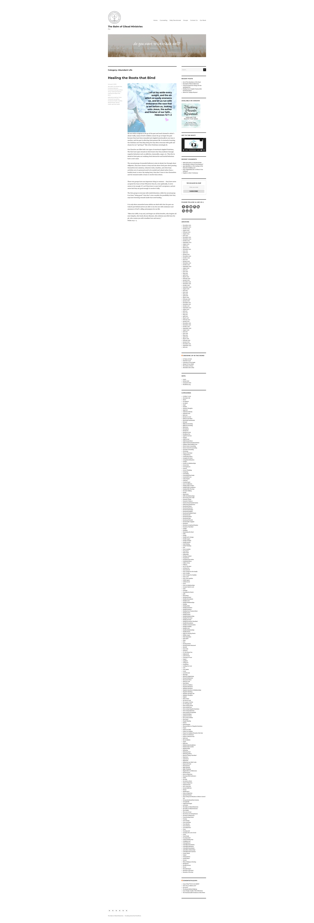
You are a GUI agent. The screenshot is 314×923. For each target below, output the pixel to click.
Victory (185, 860)
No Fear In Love (187, 700)
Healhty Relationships (188, 602)
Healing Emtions (187, 609)
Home (155, 20)
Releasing (185, 750)
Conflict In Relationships (189, 463)
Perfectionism (186, 724)
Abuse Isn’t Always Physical (190, 92)
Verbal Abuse (186, 858)
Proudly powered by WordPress (133, 916)
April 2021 (185, 252)
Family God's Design (188, 537)
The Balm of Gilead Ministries (125, 26)
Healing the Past (187, 619)
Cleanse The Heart (187, 453)
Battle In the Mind (187, 418)
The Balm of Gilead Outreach (190, 808)
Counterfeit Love (187, 477)
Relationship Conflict (188, 747)
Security (185, 779)
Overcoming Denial (188, 705)
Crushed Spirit (186, 482)
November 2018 (187, 283)
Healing (185, 604)
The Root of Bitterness (189, 815)
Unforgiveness (187, 843)
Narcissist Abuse (187, 680)
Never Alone (186, 698)
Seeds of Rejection (187, 783)
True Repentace (187, 827)
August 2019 (186, 268)
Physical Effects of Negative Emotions (192, 726)
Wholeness (186, 863)
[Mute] (201, 150)
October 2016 (186, 326)
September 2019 (187, 266)
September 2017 (187, 307)
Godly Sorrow (186, 582)
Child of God (186, 439)
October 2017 (186, 306)
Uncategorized (186, 838)
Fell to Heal (186, 552)
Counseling (163, 20)
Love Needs (186, 669)
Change (185, 437)
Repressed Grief (187, 764)
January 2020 (186, 261)
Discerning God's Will (188, 497)
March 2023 (186, 247)
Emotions (185, 523)
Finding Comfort (187, 556)
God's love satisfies (188, 578)
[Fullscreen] (204, 150)
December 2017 (187, 302)
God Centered (186, 570)
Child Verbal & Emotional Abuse (191, 442)
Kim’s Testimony (193, 173)
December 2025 (187, 225)
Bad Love (185, 415)
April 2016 (185, 337)
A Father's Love (187, 396)
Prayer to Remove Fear (188, 736)
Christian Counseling (188, 449)
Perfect (185, 722)
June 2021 (185, 251)
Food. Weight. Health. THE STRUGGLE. (193, 891)
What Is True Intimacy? (197, 164)
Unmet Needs (186, 853)
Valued (184, 855)
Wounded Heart (187, 868)
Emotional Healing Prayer (189, 513)
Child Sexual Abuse (188, 441)
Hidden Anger (186, 635)
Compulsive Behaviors (188, 460)
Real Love (185, 738)
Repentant (185, 760)
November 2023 (187, 239)
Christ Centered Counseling (190, 448)
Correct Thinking (187, 470)
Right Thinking (187, 769)
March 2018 (186, 297)
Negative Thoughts (188, 695)
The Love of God (187, 812)
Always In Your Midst (188, 364)
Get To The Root (187, 566)
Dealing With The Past (188, 489)
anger (184, 405)
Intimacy (185, 650)
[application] (194, 145)
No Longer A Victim (188, 702)
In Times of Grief (187, 359)
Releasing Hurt (187, 752)
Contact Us (194, 20)
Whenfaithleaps (190, 880)
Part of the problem (188, 717)
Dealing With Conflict (188, 485)
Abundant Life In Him (188, 367)
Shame (184, 789)
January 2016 (186, 342)
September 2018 (187, 287)
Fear (184, 547)
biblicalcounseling (113, 97)
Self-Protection (187, 786)
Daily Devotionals (175, 20)
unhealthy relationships (189, 850)
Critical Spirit (186, 478)
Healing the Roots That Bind (190, 621)
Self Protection (187, 784)
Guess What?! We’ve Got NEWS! (191, 884)
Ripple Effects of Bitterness (190, 771)
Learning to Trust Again (189, 362)
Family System (186, 542)
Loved (184, 671)
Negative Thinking (187, 692)
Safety (184, 777)
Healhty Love (186, 600)
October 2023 (186, 240)
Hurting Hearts (187, 643)
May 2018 (185, 294)
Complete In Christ (188, 458)
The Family (186, 810)
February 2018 (186, 299)
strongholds (186, 801)
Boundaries (186, 429)
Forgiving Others (187, 561)
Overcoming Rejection (188, 710)
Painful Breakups (187, 714)
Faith (184, 533)
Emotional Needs (187, 516)
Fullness (185, 564)
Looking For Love (187, 666)
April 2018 (185, 295)
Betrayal (185, 422)
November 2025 (187, 227)
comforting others (187, 456)
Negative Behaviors (188, 686)
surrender (185, 805)
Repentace (185, 757)
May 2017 (185, 314)
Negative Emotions (188, 688)
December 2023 (187, 237)
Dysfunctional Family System (190, 503)
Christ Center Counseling (189, 446)
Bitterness (185, 427)
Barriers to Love (187, 417)
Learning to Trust (187, 657)
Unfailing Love (186, 841)
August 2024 (186, 234)
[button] (194, 145)
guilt (184, 594)
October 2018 (186, 285)
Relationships (186, 748)
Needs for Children (188, 685)
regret (184, 741)
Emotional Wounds (188, 520)
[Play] (184, 150)
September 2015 (187, 345)
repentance (186, 759)
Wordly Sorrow (187, 865)
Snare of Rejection (187, 793)
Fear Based (185, 551)
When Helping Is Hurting (189, 862)
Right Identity (186, 767)
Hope (184, 640)
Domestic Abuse (187, 499)
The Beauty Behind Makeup (190, 889)
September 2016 (187, 328)
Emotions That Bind (188, 527)
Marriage (185, 674)
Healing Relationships (188, 616)
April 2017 (185, 316)
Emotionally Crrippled (188, 521)
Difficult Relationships (189, 496)
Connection (186, 465)
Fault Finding (186, 544)
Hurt (184, 642)
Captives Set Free (187, 436)
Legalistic (185, 661)
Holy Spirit (185, 638)
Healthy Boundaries (188, 623)
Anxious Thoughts (188, 408)
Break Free (119, 86)
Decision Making (187, 491)
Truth (184, 834)
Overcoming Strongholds (189, 712)
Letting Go (185, 662)
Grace (184, 583)
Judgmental (186, 654)
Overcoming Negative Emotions (191, 709)
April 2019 (185, 275)
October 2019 (186, 264)
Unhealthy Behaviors (188, 846)
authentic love (186, 413)
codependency (186, 454)
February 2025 (186, 232)
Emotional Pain (198, 162)
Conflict (185, 461)
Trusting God (186, 831)
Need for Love (186, 681)
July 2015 (185, 347)
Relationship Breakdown (189, 745)
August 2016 (186, 330)
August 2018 (186, 289)
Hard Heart (186, 595)
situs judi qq (186, 164)
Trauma (185, 819)
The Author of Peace (188, 366)
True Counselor (187, 822)
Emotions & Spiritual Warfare (190, 525)
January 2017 (186, 321)
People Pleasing (187, 721)
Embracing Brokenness (189, 504)
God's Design (186, 573)
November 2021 (187, 249)
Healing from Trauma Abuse (190, 611)
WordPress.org (187, 384)
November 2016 (187, 325)
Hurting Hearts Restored (189, 645)
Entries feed (186, 381)
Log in (184, 379)
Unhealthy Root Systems (189, 851)
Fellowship (186, 554)
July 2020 (185, 259)
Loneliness (186, 664)
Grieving (185, 590)
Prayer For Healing (188, 731)
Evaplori (185, 173)
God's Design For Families (190, 575)
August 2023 (186, 244)
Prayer (184, 728)
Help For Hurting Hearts (189, 633)
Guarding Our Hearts (188, 592)
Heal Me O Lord (187, 360)
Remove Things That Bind (189, 755)
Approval (185, 410)
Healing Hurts (186, 613)
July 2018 (185, 290)
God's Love (186, 576)
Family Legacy (186, 539)
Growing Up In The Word (193, 355)
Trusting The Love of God (189, 832)
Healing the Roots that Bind (131, 78)
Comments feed (187, 383)
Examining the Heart (188, 532)
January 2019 (186, 280)
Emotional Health (113, 100)
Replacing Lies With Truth (189, 762)
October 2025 (186, 228)
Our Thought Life (187, 704)
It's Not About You (187, 652)
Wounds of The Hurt (188, 870)
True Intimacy (186, 826)
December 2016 (187, 323)
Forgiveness (186, 558)
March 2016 (186, 338)
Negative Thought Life (188, 693)
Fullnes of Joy (186, 563)
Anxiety (185, 406)
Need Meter (186, 683)
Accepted (185, 403)
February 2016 (186, 340)
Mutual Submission (188, 678)
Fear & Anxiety (186, 549)
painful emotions (187, 716)
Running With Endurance (189, 776)
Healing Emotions (116, 91)
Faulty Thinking (187, 546)
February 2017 (186, 319)
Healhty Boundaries (188, 599)
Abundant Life (112, 86)
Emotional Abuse (187, 506)
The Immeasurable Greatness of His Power (194, 892)
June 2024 (185, 235)
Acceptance (186, 401)
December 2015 (187, 344)
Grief (184, 588)
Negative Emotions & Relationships (192, 690)
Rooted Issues (186, 772)
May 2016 (185, 335)
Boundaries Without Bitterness (191, 84)
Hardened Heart (187, 597)
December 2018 (187, 282)
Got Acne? (185, 887)
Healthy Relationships (188, 630)
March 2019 (186, 277)
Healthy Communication (189, 625)
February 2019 (186, 278)
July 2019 (185, 270)
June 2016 (185, 333)
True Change (186, 820)
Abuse (184, 399)
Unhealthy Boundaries (189, 848)
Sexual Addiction (187, 788)
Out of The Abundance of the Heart (192, 82)
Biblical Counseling (188, 424)
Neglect (185, 697)
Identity (185, 647)
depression (186, 494)
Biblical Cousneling (188, 425)
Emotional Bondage (188, 509)
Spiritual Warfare (187, 795)
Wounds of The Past (188, 872)
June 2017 (185, 313)
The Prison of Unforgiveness (190, 814)
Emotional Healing (113, 90)
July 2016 (185, 331)
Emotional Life (186, 515)
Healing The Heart (187, 618)
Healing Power (186, 614)
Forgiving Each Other (188, 559)
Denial (184, 492)
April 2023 (185, 246)
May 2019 (185, 273)
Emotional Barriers (113, 88)
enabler (185, 528)
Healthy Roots (186, 631)
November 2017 (187, 304)
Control (185, 468)
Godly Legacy (186, 580)
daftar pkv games (187, 162)
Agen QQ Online (187, 166)
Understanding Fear (188, 839)
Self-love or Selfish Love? (189, 885)
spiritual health (116, 104)
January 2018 (186, 301)
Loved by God (186, 673)
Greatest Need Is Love (188, 587)
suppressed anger (187, 803)
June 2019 (185, 271)
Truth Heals (186, 836)
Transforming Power (188, 817)
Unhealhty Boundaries (189, 844)
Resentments (186, 765)
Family (184, 535)
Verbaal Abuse (186, 856)
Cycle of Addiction (187, 484)
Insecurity (185, 649)
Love (184, 667)
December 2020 (187, 256)
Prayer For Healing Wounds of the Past (193, 733)
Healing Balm (186, 606)
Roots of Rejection (187, 774)
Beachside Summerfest (189, 420)
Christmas (185, 451)
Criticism (185, 480)
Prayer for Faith (187, 729)
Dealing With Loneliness (189, 487)
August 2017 (186, 309)
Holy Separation (187, 637)
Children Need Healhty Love (190, 444)
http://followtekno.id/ (188, 169)
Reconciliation (186, 740)
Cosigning (185, 472)
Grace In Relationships (189, 585)
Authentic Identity (187, 411)
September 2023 (187, 242)
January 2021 (186, 254)
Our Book (203, 20)
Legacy (184, 659)
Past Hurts (185, 719)
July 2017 (185, 311)
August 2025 (186, 230)
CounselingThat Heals (188, 475)
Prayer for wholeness (188, 734)
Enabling (185, 530)
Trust (184, 829)
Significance (186, 791)
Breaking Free (186, 434)
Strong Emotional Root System (191, 800)
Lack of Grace (186, 655)
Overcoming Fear (187, 707)
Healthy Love (186, 628)
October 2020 (186, 258)
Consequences (186, 466)
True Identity (186, 824)
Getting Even (186, 568)
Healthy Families (187, 626)
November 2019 (187, 263)
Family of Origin (187, 540)
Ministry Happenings (188, 676)
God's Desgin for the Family (190, 571)
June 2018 (185, 292)
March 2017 (186, 318)
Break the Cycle (187, 432)
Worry (184, 867)
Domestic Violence (188, 501)
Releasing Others (187, 753)
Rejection (185, 743)
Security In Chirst (187, 781)
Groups (185, 20)
